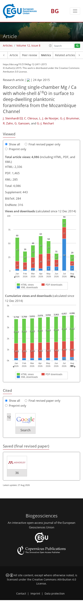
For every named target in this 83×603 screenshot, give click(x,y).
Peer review (29, 55)
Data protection (55, 593)
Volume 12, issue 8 (28, 45)
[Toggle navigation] (75, 11)
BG (55, 11)
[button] (50, 45)
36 (17, 473)
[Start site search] (77, 46)
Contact (21, 593)
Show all (14, 144)
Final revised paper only (44, 144)
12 (9, 417)
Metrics (46, 55)
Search (25, 430)
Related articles (65, 55)
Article (14, 55)
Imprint (35, 593)
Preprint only (17, 149)
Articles (8, 45)
